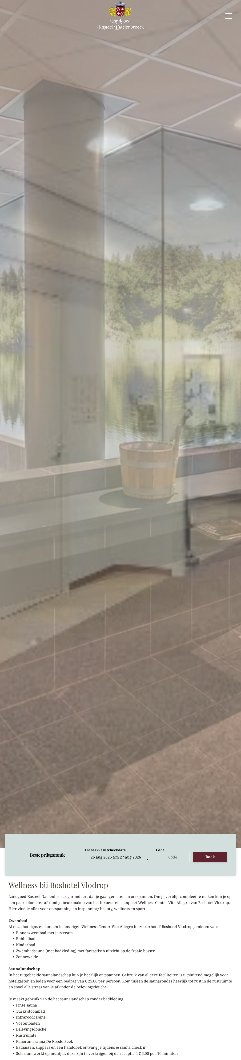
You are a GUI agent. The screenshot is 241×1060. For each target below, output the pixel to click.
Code (160, 850)
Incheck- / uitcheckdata (105, 850)
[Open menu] (228, 16)
